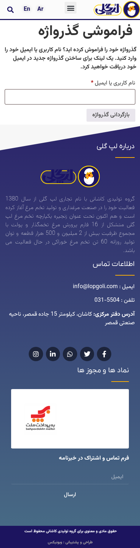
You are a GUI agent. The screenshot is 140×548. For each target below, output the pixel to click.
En (27, 9)
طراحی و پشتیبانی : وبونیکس (70, 542)
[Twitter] (87, 354)
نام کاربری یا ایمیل (106, 83)
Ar (40, 9)
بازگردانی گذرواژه (111, 115)
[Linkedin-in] (53, 354)
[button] (70, 8)
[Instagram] (36, 354)
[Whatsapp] (70, 354)
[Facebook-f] (104, 354)
